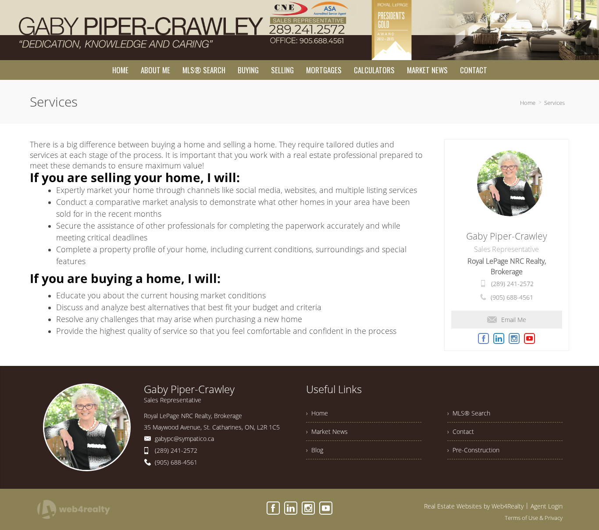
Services (554, 103)
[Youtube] (325, 508)
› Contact (460, 431)
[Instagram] (308, 508)
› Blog (314, 450)
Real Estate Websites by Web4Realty (474, 506)
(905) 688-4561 (512, 297)
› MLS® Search (468, 413)
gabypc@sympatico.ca (184, 438)
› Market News (327, 431)
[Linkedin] (290, 508)
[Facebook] (273, 508)
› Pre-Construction (473, 450)
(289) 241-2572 (512, 283)
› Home (317, 413)
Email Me (513, 319)
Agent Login (547, 506)
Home (527, 103)
